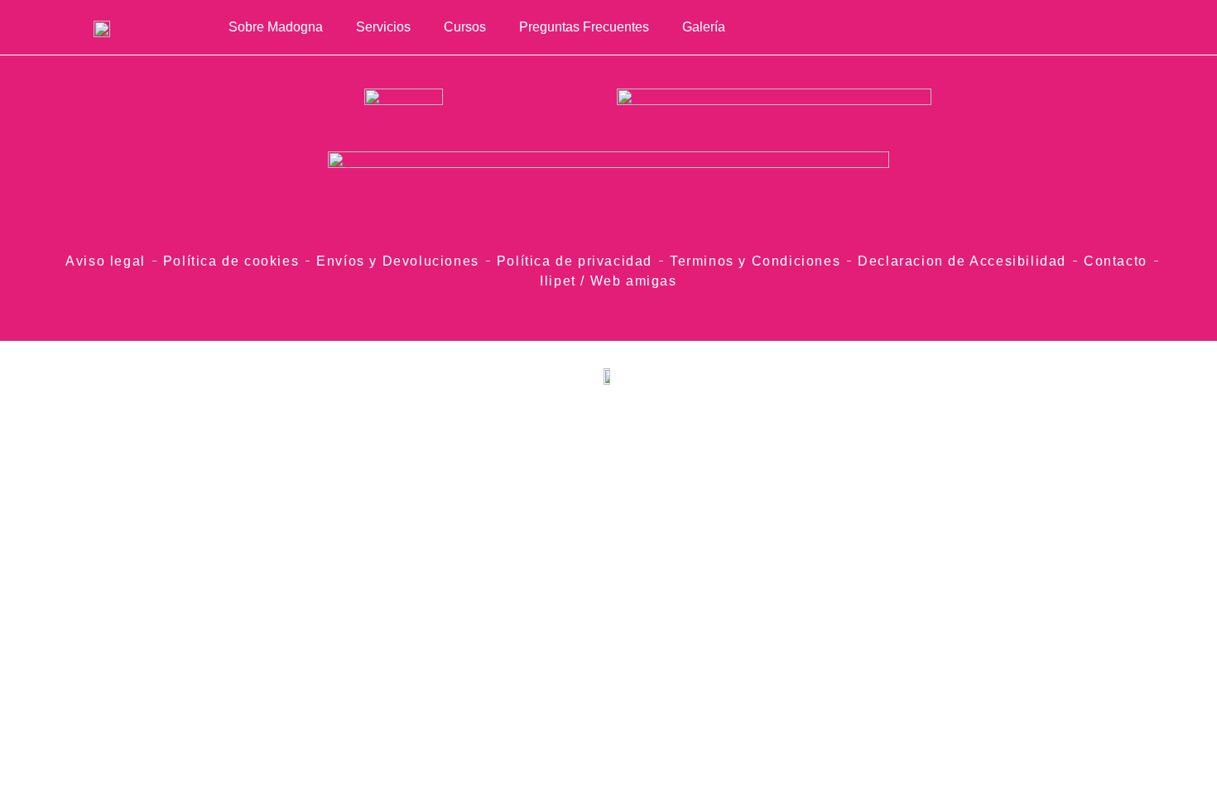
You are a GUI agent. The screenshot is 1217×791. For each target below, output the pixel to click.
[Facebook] (1026, 27)
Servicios (383, 27)
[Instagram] (1000, 27)
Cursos (465, 27)
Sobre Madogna (275, 27)
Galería (703, 27)
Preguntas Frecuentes (584, 27)
